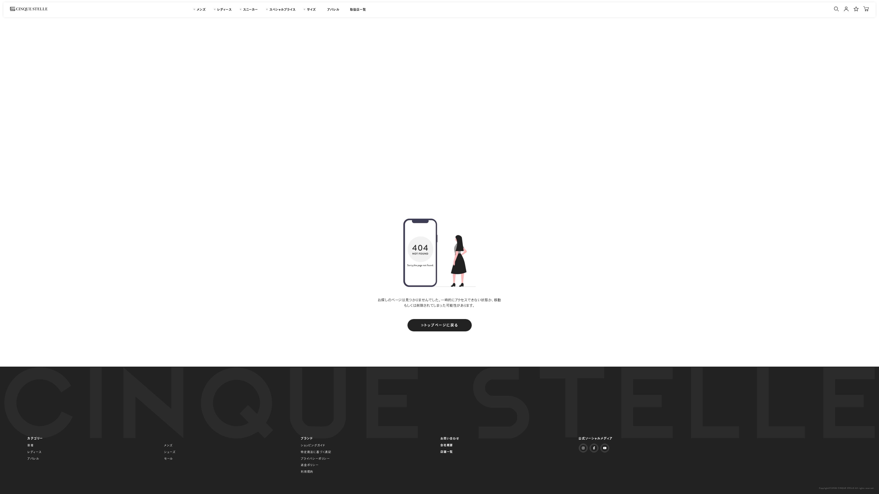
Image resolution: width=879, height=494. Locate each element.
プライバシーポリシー (315, 458)
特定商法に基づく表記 (316, 452)
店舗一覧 (446, 451)
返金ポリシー (310, 465)
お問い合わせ (449, 438)
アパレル (33, 458)
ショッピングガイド (313, 445)
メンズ (168, 445)
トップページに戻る (441, 325)
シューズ (170, 452)
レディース (34, 452)
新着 (30, 445)
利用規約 (307, 471)
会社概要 (446, 445)
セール (168, 458)
